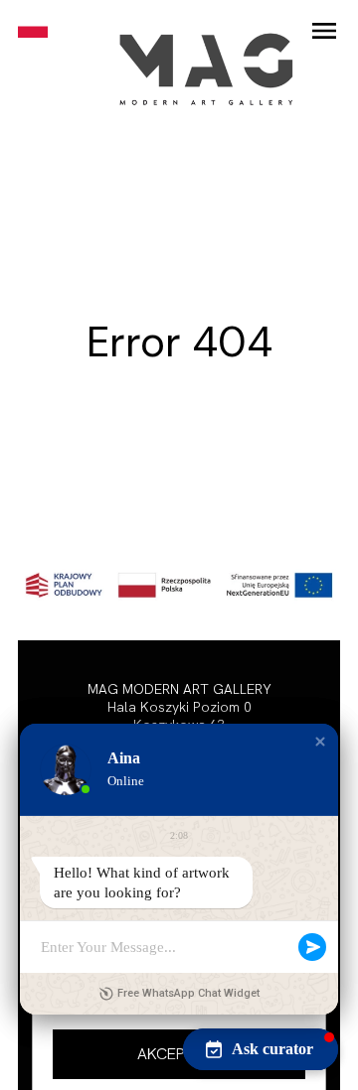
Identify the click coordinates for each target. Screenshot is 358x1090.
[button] (179, 1054)
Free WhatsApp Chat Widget (188, 993)
